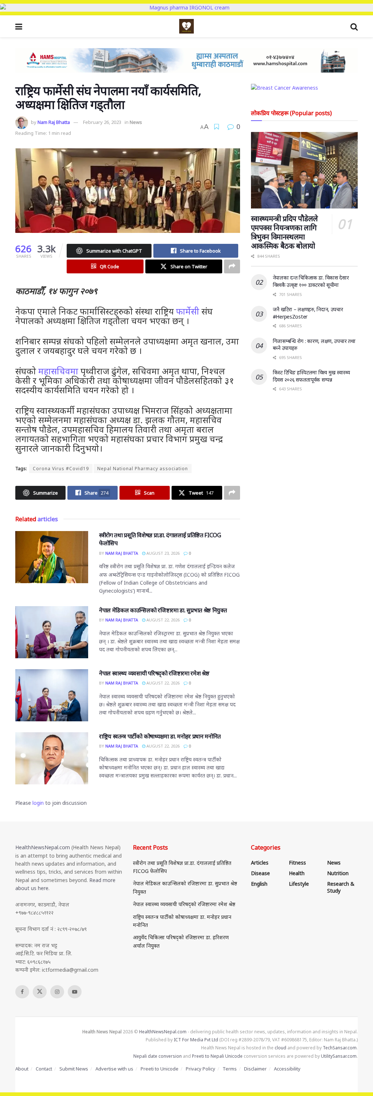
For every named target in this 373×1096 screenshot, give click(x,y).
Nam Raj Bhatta (54, 122)
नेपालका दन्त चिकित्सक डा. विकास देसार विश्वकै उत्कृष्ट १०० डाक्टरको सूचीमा (311, 281)
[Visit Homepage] (186, 26)
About (21, 1068)
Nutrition (338, 873)
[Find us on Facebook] (22, 991)
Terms (230, 1068)
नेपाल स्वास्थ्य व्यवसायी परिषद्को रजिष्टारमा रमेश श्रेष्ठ (154, 673)
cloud (280, 1048)
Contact (44, 1068)
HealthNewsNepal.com (42, 847)
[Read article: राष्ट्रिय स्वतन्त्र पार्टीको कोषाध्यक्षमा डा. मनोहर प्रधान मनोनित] (51, 758)
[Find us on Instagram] (57, 991)
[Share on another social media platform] (232, 266)
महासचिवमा (58, 371)
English (259, 883)
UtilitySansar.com (339, 1056)
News (136, 122)
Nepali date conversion (157, 1056)
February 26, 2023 (102, 122)
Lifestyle (299, 883)
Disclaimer (255, 1068)
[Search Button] (354, 26)
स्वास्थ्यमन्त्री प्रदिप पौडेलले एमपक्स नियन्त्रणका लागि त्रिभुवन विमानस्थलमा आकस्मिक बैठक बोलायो (284, 232)
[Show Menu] (18, 26)
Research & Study (340, 887)
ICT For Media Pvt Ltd (196, 1040)
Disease (260, 873)
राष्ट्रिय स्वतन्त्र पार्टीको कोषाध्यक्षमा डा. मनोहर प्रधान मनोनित (160, 736)
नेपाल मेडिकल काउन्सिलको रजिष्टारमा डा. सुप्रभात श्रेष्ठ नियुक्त (163, 610)
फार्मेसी (187, 311)
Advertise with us (114, 1068)
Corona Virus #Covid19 (61, 468)
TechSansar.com (340, 1048)
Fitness (297, 862)
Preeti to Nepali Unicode (217, 1056)
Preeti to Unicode (159, 1068)
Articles (259, 862)
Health (297, 873)
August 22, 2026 (162, 620)
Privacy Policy (200, 1068)
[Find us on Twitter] (40, 991)
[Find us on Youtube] (75, 991)
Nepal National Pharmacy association (142, 468)
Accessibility (287, 1068)
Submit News (73, 1068)
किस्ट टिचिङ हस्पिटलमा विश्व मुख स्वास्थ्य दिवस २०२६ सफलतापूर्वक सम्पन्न (311, 376)
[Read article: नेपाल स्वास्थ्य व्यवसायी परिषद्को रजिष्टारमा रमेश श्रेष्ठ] (51, 695)
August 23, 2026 (162, 553)
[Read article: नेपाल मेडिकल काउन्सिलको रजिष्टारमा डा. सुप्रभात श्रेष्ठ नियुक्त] (51, 632)
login (38, 802)
